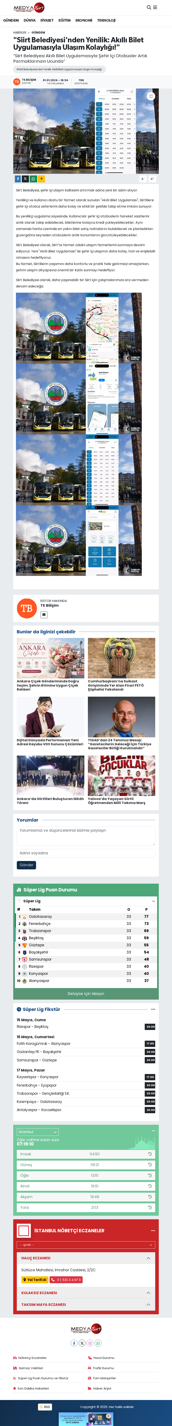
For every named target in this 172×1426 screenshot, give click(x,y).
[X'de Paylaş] (25, 178)
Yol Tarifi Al (36, 1280)
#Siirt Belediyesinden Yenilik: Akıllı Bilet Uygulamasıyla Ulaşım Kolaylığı (59, 69)
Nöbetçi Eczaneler (32, 1358)
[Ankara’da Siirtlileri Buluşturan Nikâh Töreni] (50, 775)
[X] (82, 1343)
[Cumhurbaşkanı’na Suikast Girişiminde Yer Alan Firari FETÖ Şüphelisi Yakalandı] (121, 657)
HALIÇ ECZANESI (35, 1258)
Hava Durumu (104, 1358)
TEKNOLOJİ (106, 20)
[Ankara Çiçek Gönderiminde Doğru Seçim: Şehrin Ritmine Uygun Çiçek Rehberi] (50, 657)
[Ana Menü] (155, 7)
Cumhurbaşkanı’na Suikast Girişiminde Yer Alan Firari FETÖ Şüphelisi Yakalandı (116, 685)
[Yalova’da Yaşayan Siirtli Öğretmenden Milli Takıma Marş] (121, 775)
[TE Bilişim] (27, 607)
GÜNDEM (11, 20)
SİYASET (46, 20)
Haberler (19, 32)
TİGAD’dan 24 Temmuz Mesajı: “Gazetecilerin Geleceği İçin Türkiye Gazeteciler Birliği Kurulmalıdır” (119, 744)
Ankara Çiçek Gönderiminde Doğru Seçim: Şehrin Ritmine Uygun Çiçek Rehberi (48, 685)
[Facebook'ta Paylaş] (18, 178)
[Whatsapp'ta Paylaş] (33, 178)
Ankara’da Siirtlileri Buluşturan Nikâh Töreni (50, 800)
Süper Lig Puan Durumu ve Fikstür (43, 1378)
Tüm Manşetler (104, 1378)
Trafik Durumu (103, 1368)
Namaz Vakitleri (31, 1368)
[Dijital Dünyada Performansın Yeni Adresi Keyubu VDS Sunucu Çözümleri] (50, 716)
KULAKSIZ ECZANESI (39, 1292)
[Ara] (149, 7)
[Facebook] (74, 1343)
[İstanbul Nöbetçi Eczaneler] (153, 1230)
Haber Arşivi (102, 1388)
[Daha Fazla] (41, 178)
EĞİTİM (64, 20)
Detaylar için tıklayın (86, 993)
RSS (46, 1407)
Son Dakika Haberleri (33, 1388)
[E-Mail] (43, 614)
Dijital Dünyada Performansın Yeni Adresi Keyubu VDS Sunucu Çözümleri (50, 742)
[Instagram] (90, 1343)
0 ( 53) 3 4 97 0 (68, 1280)
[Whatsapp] (98, 1343)
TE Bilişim (49, 605)
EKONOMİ (84, 20)
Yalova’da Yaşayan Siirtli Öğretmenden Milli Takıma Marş (116, 800)
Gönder (26, 865)
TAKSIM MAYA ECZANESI (43, 1304)
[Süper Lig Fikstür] (153, 1009)
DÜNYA (29, 20)
